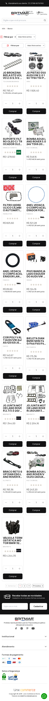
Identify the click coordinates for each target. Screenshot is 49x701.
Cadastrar (38, 606)
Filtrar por (15, 45)
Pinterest (27, 628)
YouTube (33, 628)
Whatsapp (44, 696)
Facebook (16, 628)
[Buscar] (44, 20)
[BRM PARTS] (18, 418)
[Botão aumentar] (19, 103)
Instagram (21, 628)
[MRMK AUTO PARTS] (18, 152)
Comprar (13, 111)
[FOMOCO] (42, 217)
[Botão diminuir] (6, 103)
